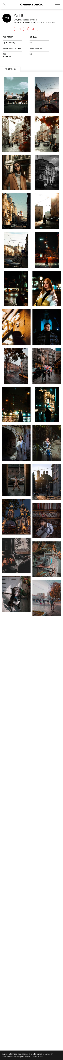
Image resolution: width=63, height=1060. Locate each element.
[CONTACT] (19, 29)
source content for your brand (16, 1056)
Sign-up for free (9, 1054)
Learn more (37, 1056)
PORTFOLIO (10, 69)
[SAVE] (32, 29)
